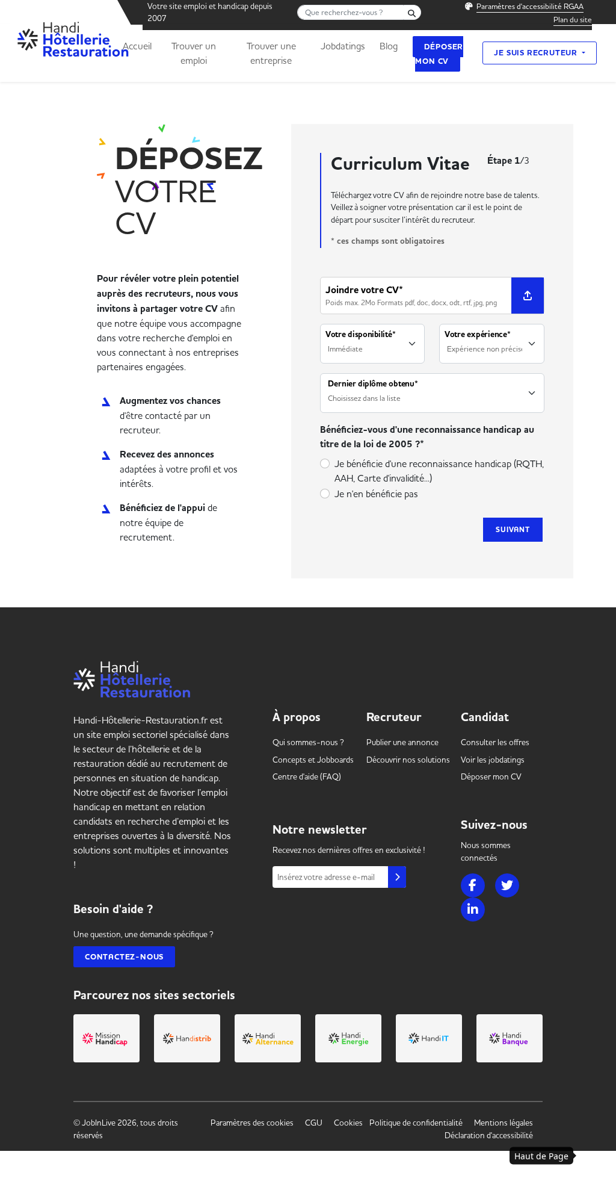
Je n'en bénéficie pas (376, 494)
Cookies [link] (348, 1122)
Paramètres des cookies (252, 1122)
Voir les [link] (493, 759)
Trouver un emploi (193, 53)
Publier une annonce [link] (402, 742)
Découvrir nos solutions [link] (408, 759)
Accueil (137, 46)
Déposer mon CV (439, 54)
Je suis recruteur (536, 53)
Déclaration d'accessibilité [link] (489, 1135)
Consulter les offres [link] (495, 742)
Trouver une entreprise (271, 53)
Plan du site (572, 19)
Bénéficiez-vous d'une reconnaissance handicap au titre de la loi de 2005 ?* (427, 437)
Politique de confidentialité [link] (416, 1122)
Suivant (513, 530)
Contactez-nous (124, 957)
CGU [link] (313, 1122)
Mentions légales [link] (503, 1122)
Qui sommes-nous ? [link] (308, 742)
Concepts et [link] (313, 759)
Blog (389, 46)
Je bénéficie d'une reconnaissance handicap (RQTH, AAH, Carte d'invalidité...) (439, 470)
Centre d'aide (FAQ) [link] (307, 776)
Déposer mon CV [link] (491, 776)
